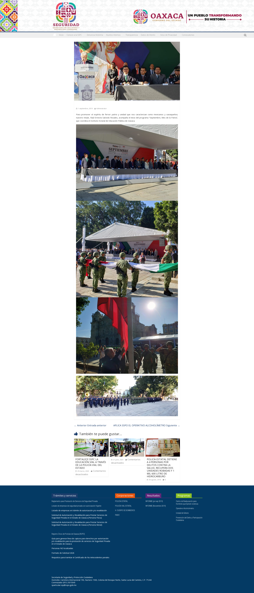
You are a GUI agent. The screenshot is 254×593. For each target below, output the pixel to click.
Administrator (101, 108)
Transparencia (132, 35)
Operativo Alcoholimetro (185, 508)
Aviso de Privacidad (168, 35)
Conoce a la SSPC (74, 35)
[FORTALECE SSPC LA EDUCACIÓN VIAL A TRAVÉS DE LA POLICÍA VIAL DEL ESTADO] (91, 440)
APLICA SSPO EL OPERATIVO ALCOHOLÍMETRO (146, 425)
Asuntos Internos (113, 35)
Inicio (61, 35)
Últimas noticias (83, 104)
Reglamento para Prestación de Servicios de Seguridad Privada (75, 501)
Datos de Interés (148, 35)
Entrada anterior (90, 425)
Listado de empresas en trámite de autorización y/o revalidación (79, 510)
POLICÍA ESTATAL (121, 501)
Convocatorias (188, 35)
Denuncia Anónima (95, 35)
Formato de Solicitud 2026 (63, 553)
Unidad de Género (182, 513)
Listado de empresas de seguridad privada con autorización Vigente (76, 506)
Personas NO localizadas (62, 548)
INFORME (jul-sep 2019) (154, 501)
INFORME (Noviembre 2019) (156, 506)
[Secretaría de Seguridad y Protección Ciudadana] (55, 35)
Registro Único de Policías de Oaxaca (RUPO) (68, 534)
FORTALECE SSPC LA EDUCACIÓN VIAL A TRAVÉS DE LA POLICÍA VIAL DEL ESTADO (90, 463)
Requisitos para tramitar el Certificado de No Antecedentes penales (80, 557)
